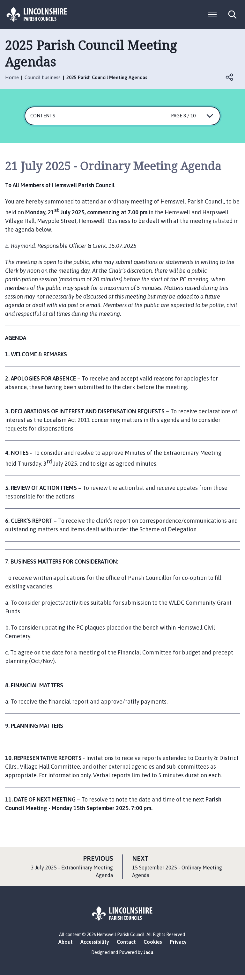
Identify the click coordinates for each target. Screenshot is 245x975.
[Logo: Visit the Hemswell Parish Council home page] (37, 14)
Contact (126, 942)
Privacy (178, 942)
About (65, 942)
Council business (43, 77)
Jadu (148, 952)
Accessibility (94, 942)
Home (12, 77)
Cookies (153, 942)
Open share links (230, 77)
